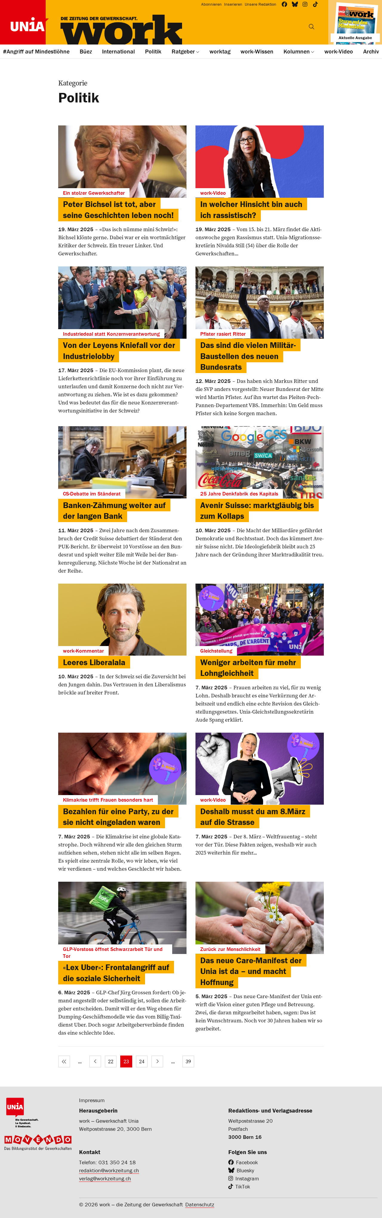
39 (188, 1061)
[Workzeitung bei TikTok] (315, 4)
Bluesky (245, 1170)
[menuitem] (64, 1061)
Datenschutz (199, 1204)
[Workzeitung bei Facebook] (284, 4)
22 (110, 1061)
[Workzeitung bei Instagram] (305, 4)
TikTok (242, 1186)
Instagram (247, 1178)
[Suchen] (311, 26)
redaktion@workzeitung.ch (109, 1170)
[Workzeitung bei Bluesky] (295, 4)
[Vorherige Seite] (95, 1061)
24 (141, 1061)
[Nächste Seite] (157, 1061)
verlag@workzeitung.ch (105, 1178)
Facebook (247, 1162)
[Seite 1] (64, 1061)
